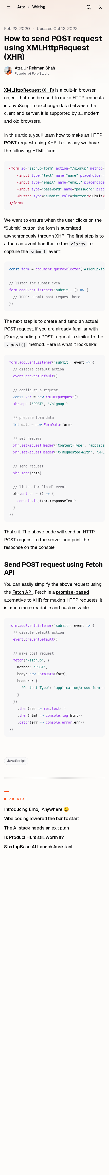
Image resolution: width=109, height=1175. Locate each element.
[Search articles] (88, 7)
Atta (21, 7)
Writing (38, 7)
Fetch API (22, 592)
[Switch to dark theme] (100, 7)
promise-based (72, 592)
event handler (39, 243)
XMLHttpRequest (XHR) (29, 90)
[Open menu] (8, 7)
